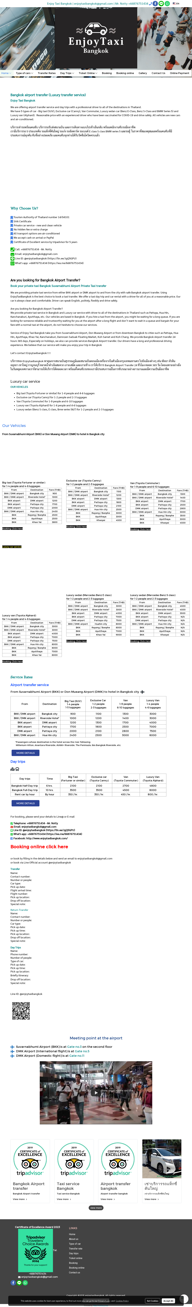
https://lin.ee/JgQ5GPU (62, 258)
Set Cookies (152, 1300)
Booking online (125, 73)
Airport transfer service (29, 685)
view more (96, 1208)
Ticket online (75, 1258)
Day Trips (66, 73)
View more (19, 1199)
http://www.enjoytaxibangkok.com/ (47, 838)
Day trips (73, 1253)
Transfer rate (75, 1248)
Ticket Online (87, 73)
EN (177, 3)
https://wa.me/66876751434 (66, 263)
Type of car (75, 1243)
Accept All (168, 1300)
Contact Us (158, 73)
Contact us (74, 1272)
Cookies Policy (122, 1300)
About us (73, 1239)
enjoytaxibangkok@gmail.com (95, 858)
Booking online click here (39, 846)
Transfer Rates (47, 73)
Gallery (143, 73)
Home (72, 1234)
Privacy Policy (104, 1300)
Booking (107, 73)
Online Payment (179, 73)
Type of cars (23, 73)
